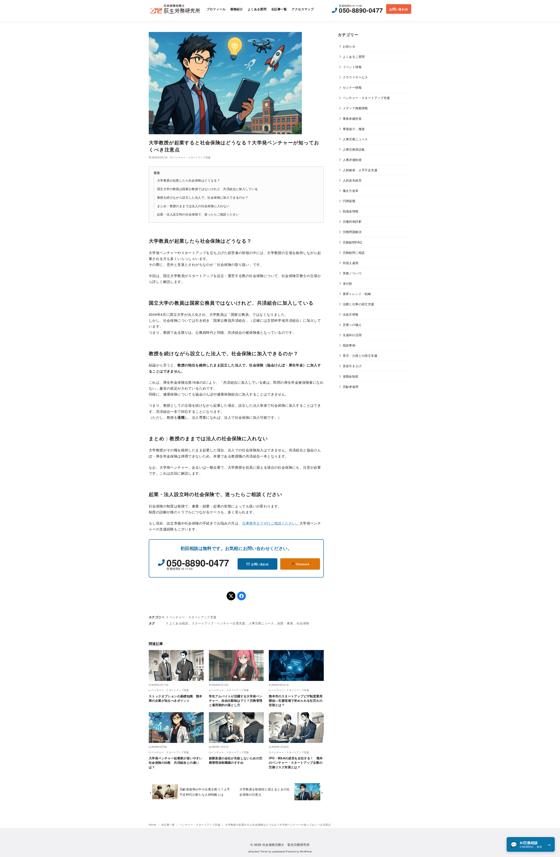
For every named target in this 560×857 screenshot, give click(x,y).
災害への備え (352, 324)
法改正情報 (351, 314)
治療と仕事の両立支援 (358, 304)
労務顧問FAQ (352, 242)
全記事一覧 (279, 9)
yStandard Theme (258, 851)
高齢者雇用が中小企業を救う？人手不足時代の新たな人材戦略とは (205, 792)
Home (153, 824)
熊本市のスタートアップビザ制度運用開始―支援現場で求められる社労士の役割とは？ (295, 700)
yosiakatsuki (278, 851)
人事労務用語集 (354, 149)
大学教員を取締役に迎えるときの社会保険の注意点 (264, 792)
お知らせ (349, 46)
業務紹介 (236, 9)
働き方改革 (351, 190)
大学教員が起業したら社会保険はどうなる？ (188, 180)
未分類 (347, 283)
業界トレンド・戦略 (357, 293)
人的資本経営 (352, 180)
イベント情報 (352, 66)
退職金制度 (351, 376)
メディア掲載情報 (355, 108)
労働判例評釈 (352, 221)
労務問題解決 (352, 231)
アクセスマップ (303, 9)
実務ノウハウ (352, 273)
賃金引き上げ (352, 365)
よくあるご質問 (354, 56)
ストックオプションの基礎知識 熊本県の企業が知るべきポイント (175, 698)
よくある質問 (257, 9)
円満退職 (349, 200)
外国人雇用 (351, 262)
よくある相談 (178, 623)
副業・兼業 (285, 623)
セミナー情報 (352, 87)
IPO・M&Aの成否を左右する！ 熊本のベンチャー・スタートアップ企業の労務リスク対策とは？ (296, 762)
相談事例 (349, 345)
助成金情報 (351, 211)
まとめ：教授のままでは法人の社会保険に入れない (193, 205)
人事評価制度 (352, 159)
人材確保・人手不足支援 (360, 170)
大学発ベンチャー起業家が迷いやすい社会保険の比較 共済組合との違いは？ (175, 762)
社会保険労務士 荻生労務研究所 (286, 844)
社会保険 (303, 623)
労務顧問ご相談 (354, 252)
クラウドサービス (355, 77)
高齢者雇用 (351, 386)
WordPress (306, 851)
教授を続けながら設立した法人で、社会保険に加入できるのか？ (202, 197)
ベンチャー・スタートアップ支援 (192, 157)
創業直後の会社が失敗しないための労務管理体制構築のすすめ (235, 760)
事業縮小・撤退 (354, 128)
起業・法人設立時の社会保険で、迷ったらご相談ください (198, 214)
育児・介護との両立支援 (360, 355)
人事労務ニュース (261, 623)
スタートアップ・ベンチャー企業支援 (218, 623)
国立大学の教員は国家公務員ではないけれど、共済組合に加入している (207, 188)
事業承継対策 (352, 118)
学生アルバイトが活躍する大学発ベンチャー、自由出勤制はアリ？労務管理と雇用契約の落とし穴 (235, 700)
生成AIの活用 (352, 334)
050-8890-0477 (361, 10)
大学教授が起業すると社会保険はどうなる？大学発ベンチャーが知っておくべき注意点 (278, 824)
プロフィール (216, 9)
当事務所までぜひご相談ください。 (270, 523)
